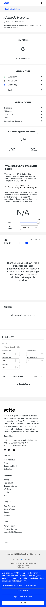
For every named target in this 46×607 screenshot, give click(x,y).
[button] (14, 22)
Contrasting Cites (31, 350)
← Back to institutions (12, 9)
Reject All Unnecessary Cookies (23, 597)
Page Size (5, 364)
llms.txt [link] (6, 492)
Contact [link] (7, 515)
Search (6, 463)
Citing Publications (32, 357)
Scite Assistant (9, 460)
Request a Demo (10, 486)
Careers (7, 512)
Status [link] (6, 542)
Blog (5, 495)
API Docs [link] (7, 489)
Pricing (6, 480)
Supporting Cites (7, 350)
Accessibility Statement (13, 532)
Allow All (23, 603)
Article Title (5, 344)
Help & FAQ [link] (8, 483)
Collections (8, 469)
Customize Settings (23, 590)
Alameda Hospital (16, 17)
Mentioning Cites (7, 357)
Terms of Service (10, 529)
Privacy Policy (9, 526)
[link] (5, 450)
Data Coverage (9, 506)
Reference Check (10, 466)
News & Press (9, 509)
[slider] (38, 222)
